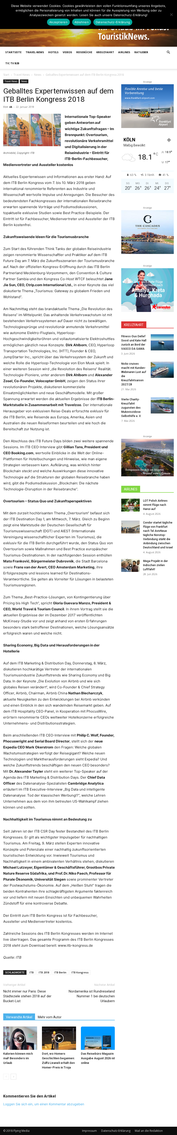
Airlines (124, 52)
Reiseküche (84, 52)
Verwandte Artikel (19, 1017)
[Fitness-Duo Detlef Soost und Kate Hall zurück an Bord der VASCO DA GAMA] (162, 342)
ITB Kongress (79, 972)
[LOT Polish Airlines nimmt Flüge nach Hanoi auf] (130, 505)
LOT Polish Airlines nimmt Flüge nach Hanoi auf (155, 505)
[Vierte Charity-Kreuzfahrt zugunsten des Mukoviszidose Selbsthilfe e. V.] (162, 405)
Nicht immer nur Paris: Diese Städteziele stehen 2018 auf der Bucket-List (27, 996)
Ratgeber (141, 52)
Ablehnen (81, 22)
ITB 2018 (44, 972)
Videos (67, 52)
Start (6, 75)
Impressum (89, 1131)
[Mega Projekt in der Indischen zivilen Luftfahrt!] (130, 565)
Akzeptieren (58, 22)
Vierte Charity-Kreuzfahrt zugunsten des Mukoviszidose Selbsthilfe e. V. (131, 408)
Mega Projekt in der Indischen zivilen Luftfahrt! (155, 565)
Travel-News (35, 52)
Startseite (13, 52)
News (37, 75)
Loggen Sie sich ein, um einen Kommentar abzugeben (43, 1104)
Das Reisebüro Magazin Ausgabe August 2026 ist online (98, 1058)
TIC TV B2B (12, 63)
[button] (168, 52)
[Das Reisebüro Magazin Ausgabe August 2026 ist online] (98, 1038)
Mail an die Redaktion (149, 1131)
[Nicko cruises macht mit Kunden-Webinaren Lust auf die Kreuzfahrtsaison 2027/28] (162, 370)
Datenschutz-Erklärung (115, 1131)
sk (10, 106)
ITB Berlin (60, 972)
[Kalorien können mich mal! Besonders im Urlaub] (20, 1038)
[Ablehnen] (171, 14)
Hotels (53, 52)
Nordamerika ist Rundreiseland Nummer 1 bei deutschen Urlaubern (92, 996)
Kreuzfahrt (105, 52)
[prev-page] (6, 1077)
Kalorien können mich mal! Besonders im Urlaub (18, 1058)
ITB (32, 972)
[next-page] (13, 1077)
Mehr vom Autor (50, 1017)
